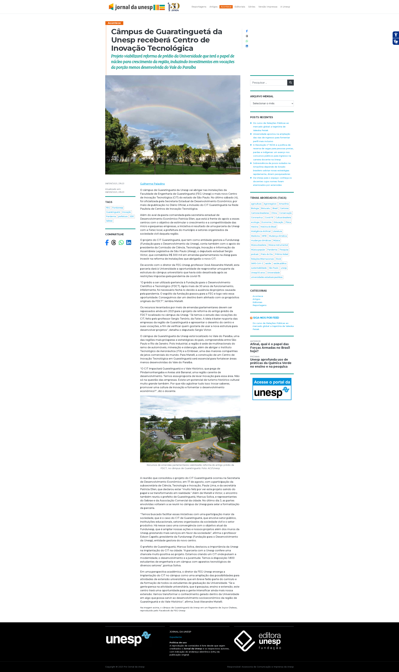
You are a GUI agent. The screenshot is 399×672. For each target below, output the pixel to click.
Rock (278, 259)
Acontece (114, 23)
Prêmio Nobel (281, 254)
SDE (132, 216)
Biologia (255, 208)
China (274, 213)
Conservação (285, 213)
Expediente (176, 637)
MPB (264, 236)
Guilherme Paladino (152, 183)
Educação (278, 222)
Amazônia (284, 204)
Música (276, 240)
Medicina (255, 236)
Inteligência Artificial (261, 231)
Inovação (126, 212)
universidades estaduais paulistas (266, 277)
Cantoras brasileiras (260, 213)
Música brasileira (258, 245)
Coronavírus (257, 217)
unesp (284, 268)
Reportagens (260, 305)
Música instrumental (278, 245)
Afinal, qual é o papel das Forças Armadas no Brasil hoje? (270, 347)
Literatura (277, 231)
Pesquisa (284, 250)
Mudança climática (278, 236)
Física (288, 222)
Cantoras (284, 208)
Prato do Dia (267, 254)
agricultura (256, 204)
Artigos (256, 299)
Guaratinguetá (113, 212)
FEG (108, 208)
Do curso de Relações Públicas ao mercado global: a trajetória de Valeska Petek (271, 127)
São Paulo (273, 268)
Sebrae (109, 221)
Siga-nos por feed (266, 317)
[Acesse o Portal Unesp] (272, 389)
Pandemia (111, 216)
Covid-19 (269, 217)
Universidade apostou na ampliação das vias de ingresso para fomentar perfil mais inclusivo (271, 138)
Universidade (273, 272)
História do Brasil (268, 227)
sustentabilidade (259, 268)
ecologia (255, 222)
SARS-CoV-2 (257, 263)
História (254, 227)
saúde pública (280, 263)
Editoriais (257, 302)
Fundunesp (117, 208)
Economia (266, 222)
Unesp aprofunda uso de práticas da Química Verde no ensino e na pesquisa (270, 363)
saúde (268, 263)
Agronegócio (270, 204)
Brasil (275, 208)
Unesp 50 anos (258, 272)
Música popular (258, 250)
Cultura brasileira (283, 217)
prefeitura (122, 216)
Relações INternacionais (262, 259)
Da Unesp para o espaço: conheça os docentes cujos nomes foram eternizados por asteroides (272, 181)
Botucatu (265, 208)
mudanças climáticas (261, 240)
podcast (255, 254)
